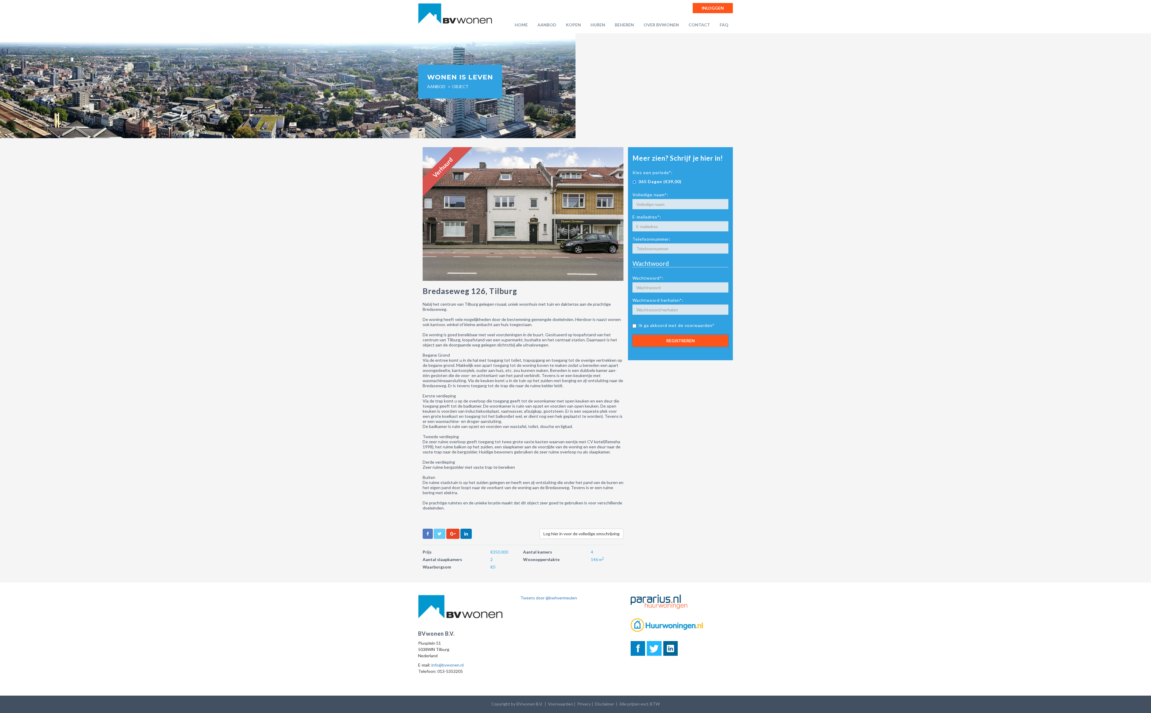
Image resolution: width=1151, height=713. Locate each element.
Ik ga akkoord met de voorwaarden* (676, 325)
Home (521, 24)
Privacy (584, 703)
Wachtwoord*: (648, 278)
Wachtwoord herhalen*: (657, 300)
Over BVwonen (661, 24)
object (460, 86)
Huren (597, 24)
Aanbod (546, 24)
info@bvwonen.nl (447, 664)
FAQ (724, 24)
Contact (699, 24)
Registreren (680, 340)
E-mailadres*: (646, 216)
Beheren (624, 24)
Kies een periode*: (652, 172)
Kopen (573, 24)
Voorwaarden (560, 703)
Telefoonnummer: (651, 239)
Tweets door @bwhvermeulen (548, 597)
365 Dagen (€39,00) (660, 181)
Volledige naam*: (650, 194)
